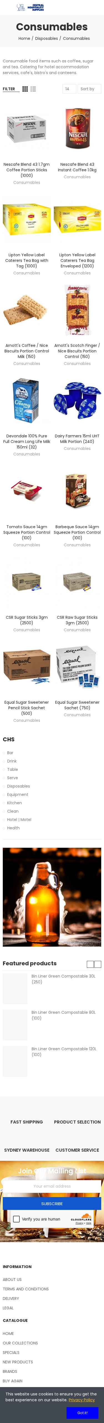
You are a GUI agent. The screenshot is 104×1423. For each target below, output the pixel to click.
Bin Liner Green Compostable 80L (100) (64, 1015)
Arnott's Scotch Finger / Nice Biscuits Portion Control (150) (77, 351)
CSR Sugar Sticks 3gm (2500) (27, 620)
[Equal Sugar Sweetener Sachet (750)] (78, 667)
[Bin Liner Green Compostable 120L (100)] (15, 1061)
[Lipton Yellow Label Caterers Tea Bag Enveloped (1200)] (78, 219)
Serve (12, 778)
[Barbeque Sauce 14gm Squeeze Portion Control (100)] (78, 491)
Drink (12, 761)
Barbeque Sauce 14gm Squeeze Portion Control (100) (77, 532)
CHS (9, 739)
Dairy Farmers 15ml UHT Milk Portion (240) (77, 438)
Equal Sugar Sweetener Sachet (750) (77, 705)
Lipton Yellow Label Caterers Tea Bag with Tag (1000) (26, 260)
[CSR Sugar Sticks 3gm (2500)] (27, 582)
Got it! (82, 1412)
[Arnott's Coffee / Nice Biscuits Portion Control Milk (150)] (27, 310)
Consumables (26, 182)
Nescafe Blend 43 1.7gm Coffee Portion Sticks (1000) (27, 170)
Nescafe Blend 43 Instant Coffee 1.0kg (77, 167)
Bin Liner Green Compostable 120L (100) (64, 1051)
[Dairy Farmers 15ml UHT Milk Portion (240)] (78, 400)
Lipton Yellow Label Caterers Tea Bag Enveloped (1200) (77, 260)
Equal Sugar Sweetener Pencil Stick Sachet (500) (26, 708)
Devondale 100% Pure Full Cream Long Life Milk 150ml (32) (26, 441)
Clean (13, 811)
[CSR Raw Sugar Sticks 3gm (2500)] (78, 582)
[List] (33, 89)
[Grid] (25, 89)
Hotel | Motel (19, 819)
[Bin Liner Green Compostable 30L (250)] (15, 988)
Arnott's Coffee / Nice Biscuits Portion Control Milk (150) (26, 351)
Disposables (18, 786)
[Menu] (5, 7)
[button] (90, 964)
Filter (9, 89)
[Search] (89, 7)
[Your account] (98, 7)
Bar (10, 753)
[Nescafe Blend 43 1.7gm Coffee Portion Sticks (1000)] (27, 129)
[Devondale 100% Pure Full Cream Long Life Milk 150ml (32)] (27, 400)
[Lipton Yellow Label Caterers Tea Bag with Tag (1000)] (27, 219)
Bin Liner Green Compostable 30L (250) (63, 979)
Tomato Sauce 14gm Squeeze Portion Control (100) (26, 532)
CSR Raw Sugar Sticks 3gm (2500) (77, 620)
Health (13, 828)
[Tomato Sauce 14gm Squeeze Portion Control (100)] (27, 491)
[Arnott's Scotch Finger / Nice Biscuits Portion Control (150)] (78, 310)
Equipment (17, 794)
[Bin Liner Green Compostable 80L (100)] (15, 1025)
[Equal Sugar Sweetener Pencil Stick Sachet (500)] (27, 667)
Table (12, 769)
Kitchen (14, 803)
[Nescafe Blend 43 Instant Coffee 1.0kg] (78, 129)
